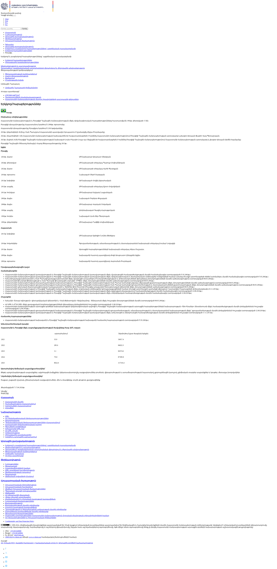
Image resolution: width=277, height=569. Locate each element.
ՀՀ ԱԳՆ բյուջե (11, 431)
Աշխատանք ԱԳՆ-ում (14, 429)
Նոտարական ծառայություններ (19, 501)
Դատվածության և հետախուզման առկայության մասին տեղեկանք (35, 509)
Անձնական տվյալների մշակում (19, 476)
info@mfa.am (19, 535)
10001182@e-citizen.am (13, 537)
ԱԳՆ (7, 416)
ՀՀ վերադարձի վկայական (17, 495)
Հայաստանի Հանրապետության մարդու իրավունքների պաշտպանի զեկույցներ (42, 99)
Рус (6, 23)
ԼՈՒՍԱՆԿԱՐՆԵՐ (12, 95)
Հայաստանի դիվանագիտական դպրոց (23, 425)
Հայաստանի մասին (14, 402)
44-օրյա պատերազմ (14, 456)
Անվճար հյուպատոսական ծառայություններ (25, 489)
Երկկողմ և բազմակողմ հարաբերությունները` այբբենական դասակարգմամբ (40, 49)
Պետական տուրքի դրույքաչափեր (20, 491)
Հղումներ (9, 408)
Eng (6, 21)
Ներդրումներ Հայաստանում (18, 406)
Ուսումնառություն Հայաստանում (20, 404)
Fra (6, 25)
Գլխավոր (9, 44)
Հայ (7, 19)
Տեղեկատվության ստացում (18, 472)
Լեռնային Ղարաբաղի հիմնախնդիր (21, 88)
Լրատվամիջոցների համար (17, 468)
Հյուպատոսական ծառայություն (20, 41)
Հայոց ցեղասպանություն (16, 76)
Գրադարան (10, 474)
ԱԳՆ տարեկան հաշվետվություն (20, 470)
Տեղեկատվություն (13, 39)
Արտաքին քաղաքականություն (19, 37)
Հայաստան (10, 32)
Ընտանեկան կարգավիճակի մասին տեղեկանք (26, 511)
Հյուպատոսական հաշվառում (19, 487)
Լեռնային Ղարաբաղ (14, 454)
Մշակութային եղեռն (14, 80)
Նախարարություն (13, 35)
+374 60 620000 (15, 531)
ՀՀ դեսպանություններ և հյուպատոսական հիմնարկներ (30, 518)
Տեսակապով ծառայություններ (19, 513)
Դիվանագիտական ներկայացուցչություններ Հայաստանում (32, 422)
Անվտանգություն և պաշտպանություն (18, 66)
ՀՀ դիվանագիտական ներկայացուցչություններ (27, 418)
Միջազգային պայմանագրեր (18, 435)
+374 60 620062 (17, 533)
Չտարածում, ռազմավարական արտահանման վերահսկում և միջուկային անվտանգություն (43, 68)
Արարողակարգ (12, 420)
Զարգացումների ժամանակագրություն (23, 97)
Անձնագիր (10, 493)
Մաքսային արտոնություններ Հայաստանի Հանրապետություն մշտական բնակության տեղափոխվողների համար (57, 516)
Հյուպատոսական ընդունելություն (20, 485)
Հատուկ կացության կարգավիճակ (21, 507)
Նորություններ (11, 464)
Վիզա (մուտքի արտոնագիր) (18, 497)
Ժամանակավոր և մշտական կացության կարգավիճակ (30, 499)
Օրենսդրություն (12, 433)
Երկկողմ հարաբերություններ (18, 51)
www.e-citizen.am (35, 537)
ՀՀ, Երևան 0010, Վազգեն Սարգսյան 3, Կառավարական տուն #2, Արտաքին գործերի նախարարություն (47, 543)
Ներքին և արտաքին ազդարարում (21, 437)
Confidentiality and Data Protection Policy (19, 521)
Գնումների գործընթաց (15, 427)
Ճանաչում (10, 78)
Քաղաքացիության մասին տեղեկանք (22, 505)
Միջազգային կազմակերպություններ (22, 62)
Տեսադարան (11, 466)
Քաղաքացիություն (14, 503)
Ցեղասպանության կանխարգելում (21, 74)
